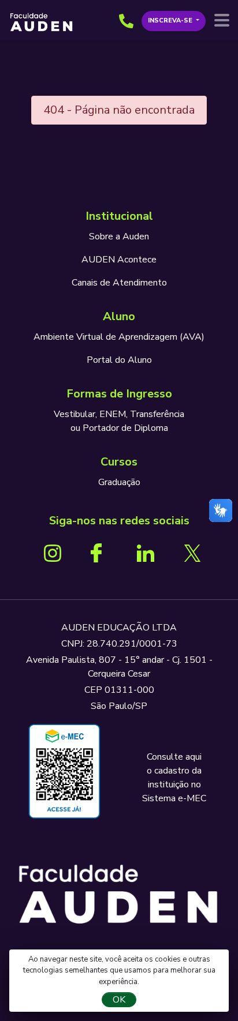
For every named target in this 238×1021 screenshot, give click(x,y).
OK (119, 999)
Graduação (119, 482)
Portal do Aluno (119, 360)
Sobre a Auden (119, 236)
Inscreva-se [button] (171, 20)
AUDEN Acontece (119, 259)
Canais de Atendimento (119, 282)
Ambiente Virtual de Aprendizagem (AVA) (119, 337)
